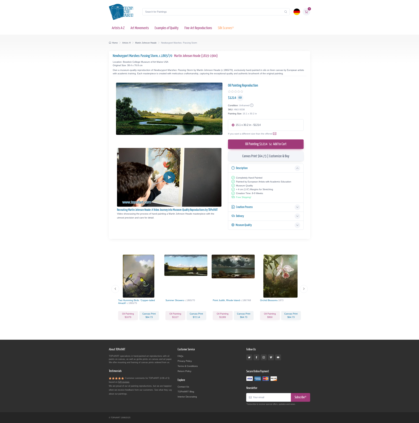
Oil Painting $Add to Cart (265, 144)
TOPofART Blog (186, 391)
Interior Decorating (187, 396)
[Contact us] (275, 133)
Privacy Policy (185, 361)
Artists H (126, 43)
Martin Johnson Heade (145, 43)
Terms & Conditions (188, 366)
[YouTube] (278, 357)
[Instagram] (264, 357)
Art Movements (139, 28)
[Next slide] (304, 289)
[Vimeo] (271, 357)
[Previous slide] (115, 289)
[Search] (285, 12)
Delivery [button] (240, 216)
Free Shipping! (243, 197)
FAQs (180, 356)
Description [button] (242, 168)
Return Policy (184, 371)
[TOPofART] (121, 12)
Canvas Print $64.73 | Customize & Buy (265, 156)
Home (115, 43)
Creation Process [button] (244, 207)
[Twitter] (249, 357)
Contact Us (183, 386)
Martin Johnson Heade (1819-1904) (196, 56)
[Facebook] (256, 357)
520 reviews (123, 382)
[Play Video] (169, 177)
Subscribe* (300, 397)
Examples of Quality (167, 28)
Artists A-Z (118, 28)
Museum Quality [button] (244, 225)
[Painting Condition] (251, 105)
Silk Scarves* (226, 28)
